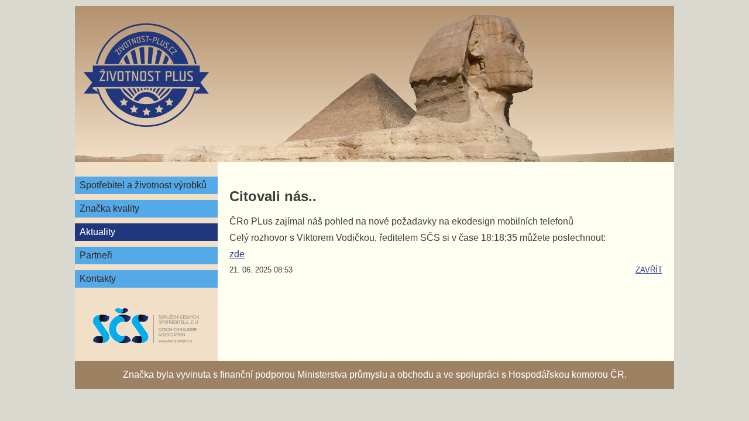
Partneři (96, 255)
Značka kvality (109, 208)
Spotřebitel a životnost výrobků (143, 185)
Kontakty (98, 279)
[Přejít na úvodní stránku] (146, 75)
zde (237, 254)
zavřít (648, 269)
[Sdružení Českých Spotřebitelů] (146, 325)
